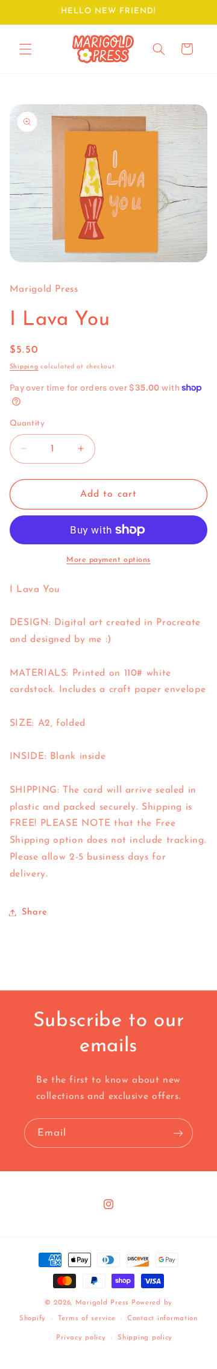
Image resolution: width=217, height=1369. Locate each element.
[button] (25, 49)
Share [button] (35, 912)
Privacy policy (80, 1337)
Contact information (162, 1318)
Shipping (24, 366)
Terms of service (87, 1318)
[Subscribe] (178, 1133)
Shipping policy (145, 1337)
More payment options (108, 560)
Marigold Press (102, 1302)
